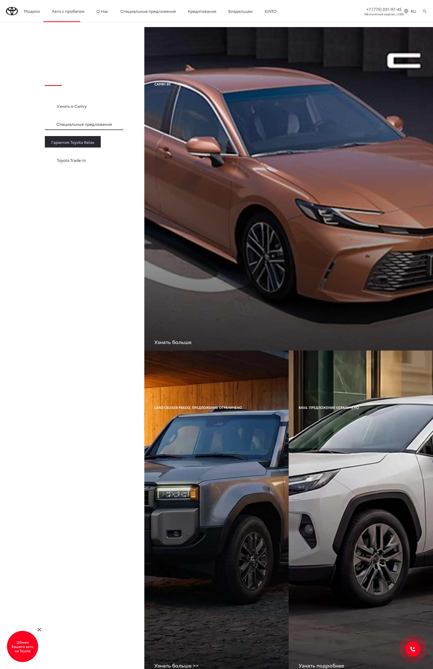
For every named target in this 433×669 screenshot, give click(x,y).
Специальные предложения (148, 11)
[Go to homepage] (12, 11)
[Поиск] (424, 11)
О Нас (102, 11)
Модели (32, 11)
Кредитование (202, 11)
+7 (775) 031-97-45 (383, 9)
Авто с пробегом (68, 11)
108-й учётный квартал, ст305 (384, 14)
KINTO (271, 11)
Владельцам (240, 11)
